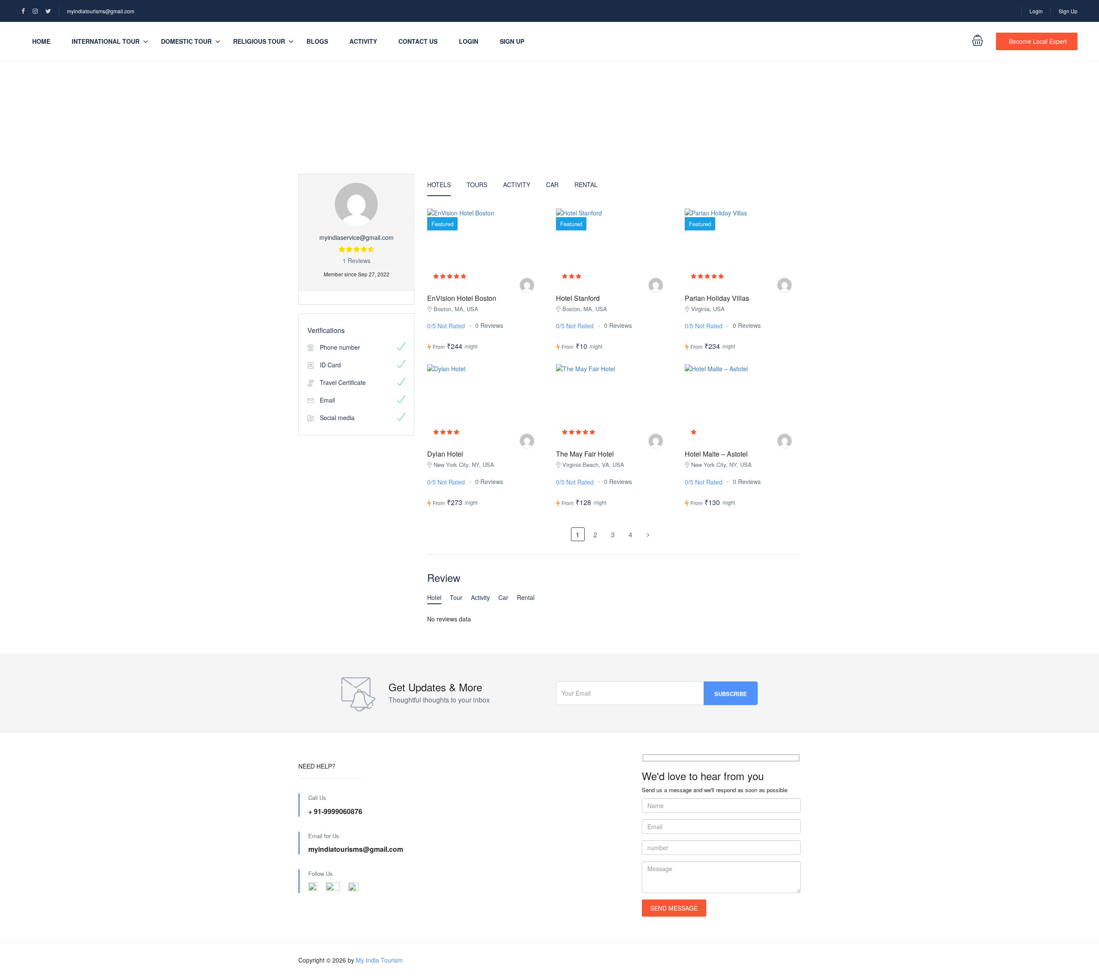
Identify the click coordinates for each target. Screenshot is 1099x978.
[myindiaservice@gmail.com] (526, 285)
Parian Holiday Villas (717, 298)
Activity (363, 41)
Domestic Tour (186, 41)
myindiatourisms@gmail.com (100, 11)
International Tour (106, 41)
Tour (456, 597)
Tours (477, 184)
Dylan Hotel (445, 454)
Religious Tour (259, 41)
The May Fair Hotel (585, 454)
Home (41, 41)
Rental (586, 184)
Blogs (317, 41)
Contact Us (417, 41)
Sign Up (1068, 11)
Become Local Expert (1038, 41)
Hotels (439, 184)
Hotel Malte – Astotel (716, 454)
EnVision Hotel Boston (461, 298)
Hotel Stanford (578, 298)
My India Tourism (379, 960)
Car (552, 184)
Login (1036, 11)
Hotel (434, 597)
